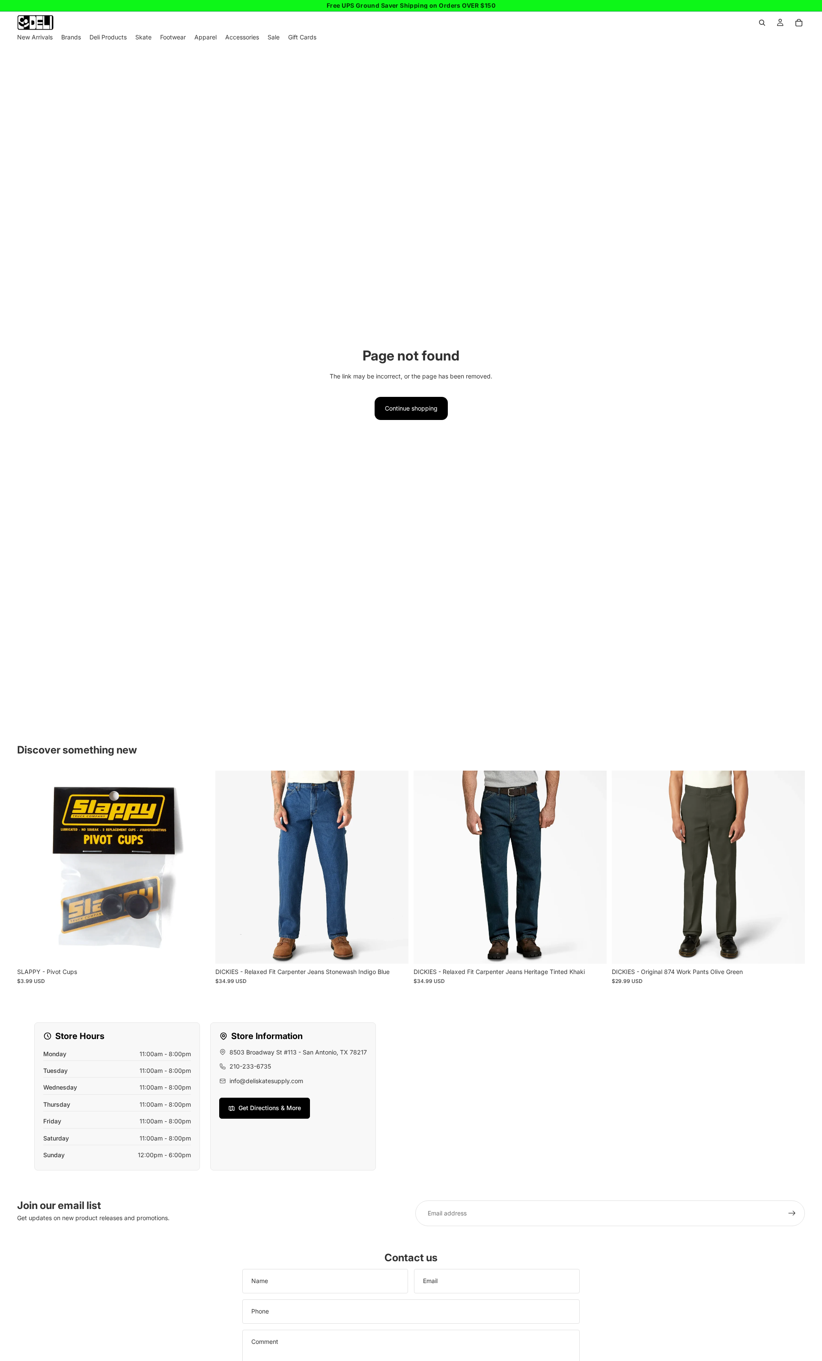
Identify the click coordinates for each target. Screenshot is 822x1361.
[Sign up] (792, 1213)
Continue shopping (411, 408)
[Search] (762, 22)
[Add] (197, 950)
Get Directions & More (269, 1107)
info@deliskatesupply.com (266, 1080)
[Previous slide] (228, 867)
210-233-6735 (250, 1066)
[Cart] (798, 22)
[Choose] (395, 950)
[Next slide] (395, 867)
